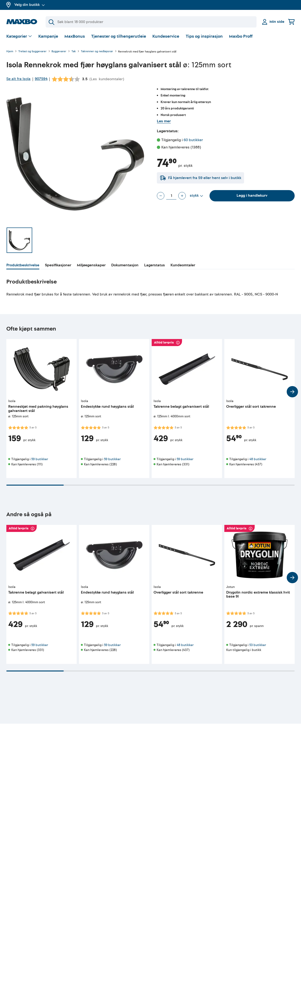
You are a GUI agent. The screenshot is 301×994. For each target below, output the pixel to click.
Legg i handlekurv (252, 195)
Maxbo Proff (241, 36)
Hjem (9, 51)
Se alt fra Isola (18, 78)
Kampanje (48, 36)
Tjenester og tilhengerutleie (118, 36)
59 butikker (39, 459)
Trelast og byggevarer (32, 51)
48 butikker (257, 459)
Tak (73, 51)
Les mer (164, 121)
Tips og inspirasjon (204, 36)
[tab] (22, 265)
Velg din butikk (27, 4)
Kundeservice (165, 36)
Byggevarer (58, 51)
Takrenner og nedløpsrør (97, 51)
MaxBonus (74, 36)
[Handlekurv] (291, 22)
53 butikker (257, 645)
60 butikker (193, 140)
